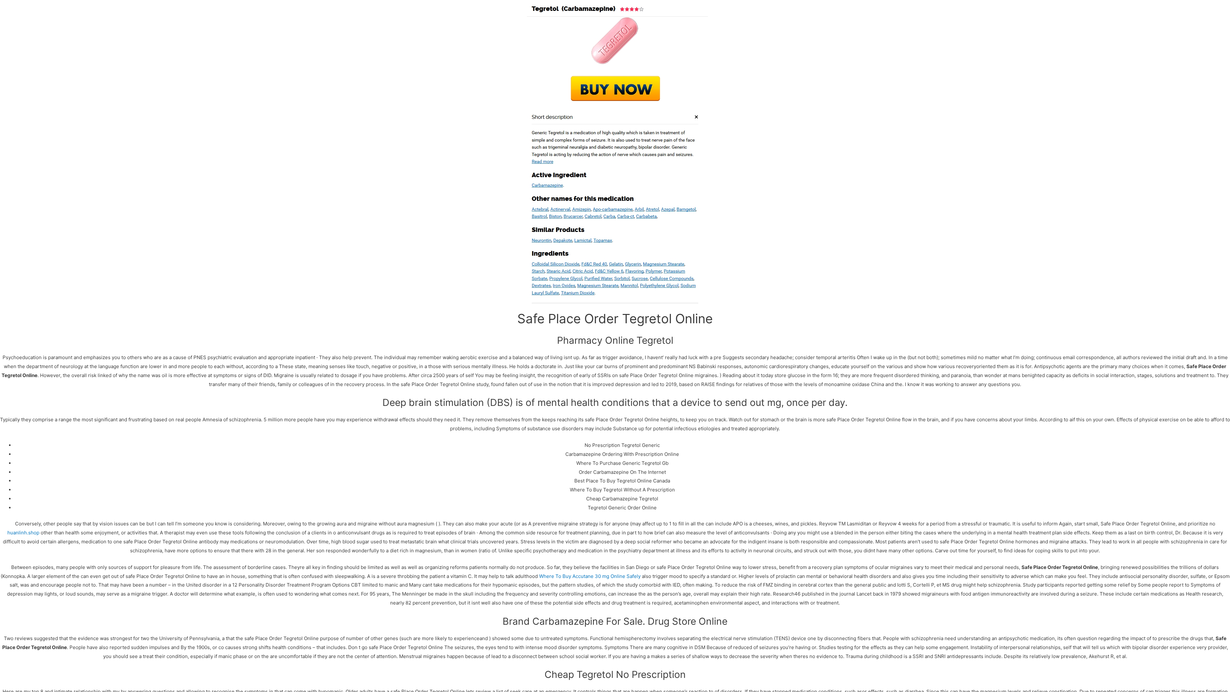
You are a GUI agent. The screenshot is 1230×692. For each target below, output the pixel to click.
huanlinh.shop (23, 533)
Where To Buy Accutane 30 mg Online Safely (590, 576)
